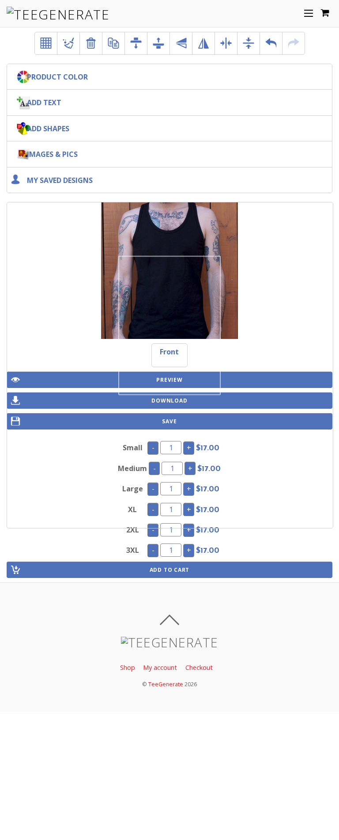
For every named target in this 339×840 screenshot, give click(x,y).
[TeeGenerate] (58, 14)
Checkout (199, 667)
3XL (132, 550)
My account (160, 667)
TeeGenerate (165, 684)
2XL (132, 530)
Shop (127, 667)
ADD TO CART (170, 570)
